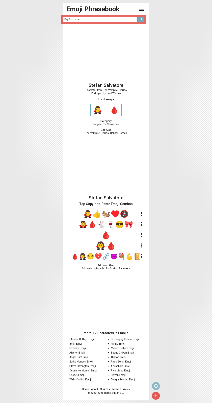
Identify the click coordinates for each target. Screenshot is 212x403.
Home (85, 389)
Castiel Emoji (76, 375)
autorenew (156, 386)
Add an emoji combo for (106, 268)
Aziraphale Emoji (120, 366)
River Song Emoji (120, 370)
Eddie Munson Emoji (81, 361)
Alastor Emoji (77, 352)
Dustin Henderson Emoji (83, 370)
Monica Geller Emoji (122, 348)
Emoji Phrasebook (92, 9)
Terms (115, 389)
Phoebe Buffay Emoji (81, 339)
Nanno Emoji (118, 343)
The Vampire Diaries (97, 133)
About (94, 389)
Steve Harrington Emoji (82, 366)
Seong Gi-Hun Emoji (122, 352)
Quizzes (105, 389)
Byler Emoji (75, 343)
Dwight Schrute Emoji (123, 379)
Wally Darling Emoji (80, 379)
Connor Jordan (118, 133)
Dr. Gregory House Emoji (125, 339)
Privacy (125, 389)
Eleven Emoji (118, 375)
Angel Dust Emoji (79, 357)
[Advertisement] (106, 51)
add (156, 396)
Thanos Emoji (118, 357)
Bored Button (111, 392)
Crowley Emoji (77, 348)
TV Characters (111, 124)
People (97, 124)
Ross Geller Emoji (121, 361)
